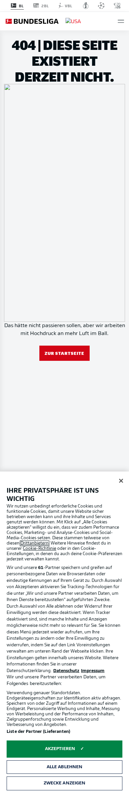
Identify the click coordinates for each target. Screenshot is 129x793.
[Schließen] (121, 480)
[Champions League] (101, 5)
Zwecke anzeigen (65, 783)
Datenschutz (66, 671)
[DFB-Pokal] (86, 5)
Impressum (93, 671)
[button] (121, 21)
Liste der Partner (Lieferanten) (38, 732)
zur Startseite (64, 353)
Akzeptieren (60, 749)
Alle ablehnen (65, 767)
